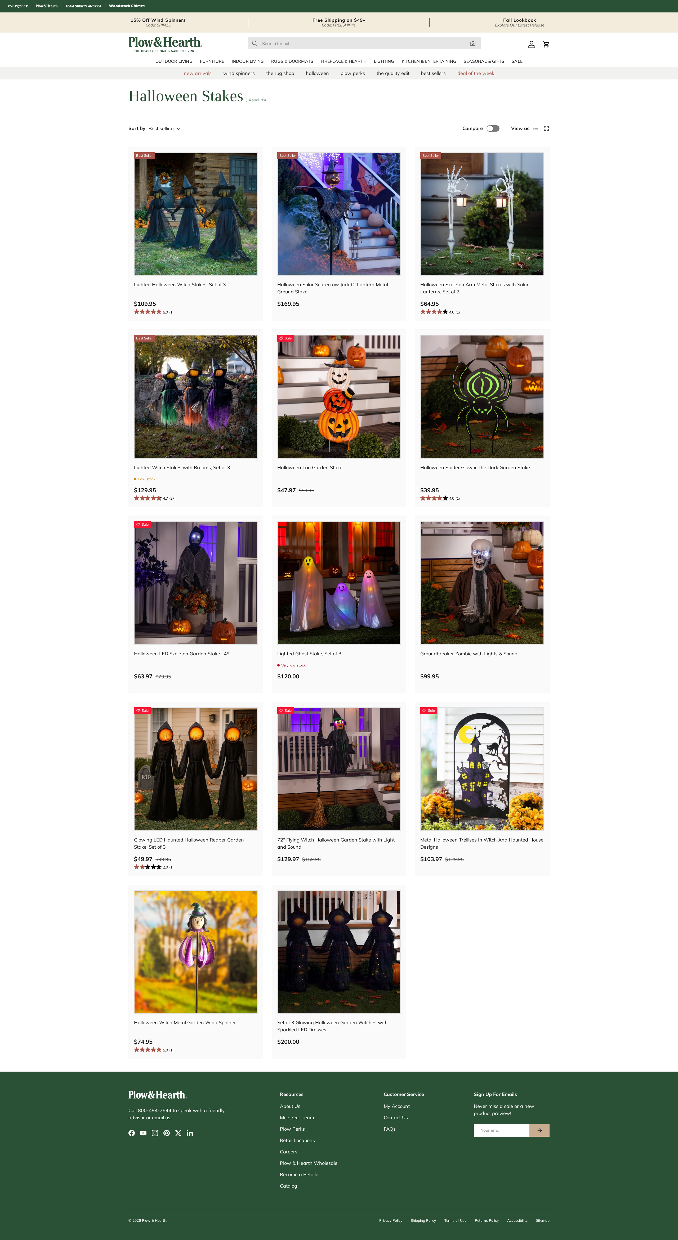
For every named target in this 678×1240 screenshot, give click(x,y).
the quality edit (393, 73)
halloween (317, 73)
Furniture (212, 61)
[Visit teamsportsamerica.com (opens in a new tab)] (83, 6)
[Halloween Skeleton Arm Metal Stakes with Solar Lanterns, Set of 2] (482, 214)
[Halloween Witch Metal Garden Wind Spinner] (196, 952)
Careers (288, 1152)
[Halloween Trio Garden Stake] (339, 397)
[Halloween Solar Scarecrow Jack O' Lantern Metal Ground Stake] (339, 214)
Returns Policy (487, 1220)
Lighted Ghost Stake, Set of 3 (309, 654)
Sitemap (543, 1220)
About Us (290, 1106)
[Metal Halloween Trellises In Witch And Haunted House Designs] (482, 769)
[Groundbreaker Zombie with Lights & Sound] (482, 583)
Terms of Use (455, 1220)
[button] (546, 44)
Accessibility (517, 1220)
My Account (397, 1106)
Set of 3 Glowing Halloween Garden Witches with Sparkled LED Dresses (332, 1026)
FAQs (390, 1129)
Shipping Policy (423, 1220)
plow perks (353, 73)
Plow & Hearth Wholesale (308, 1163)
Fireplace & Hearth (344, 61)
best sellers (433, 73)
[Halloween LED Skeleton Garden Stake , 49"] (196, 583)
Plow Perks (292, 1129)
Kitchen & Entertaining (429, 61)
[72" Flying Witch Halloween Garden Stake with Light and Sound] (339, 769)
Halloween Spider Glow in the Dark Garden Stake (475, 467)
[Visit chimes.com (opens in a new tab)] (127, 6)
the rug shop (280, 73)
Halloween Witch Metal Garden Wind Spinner (185, 1022)
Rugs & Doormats (292, 61)
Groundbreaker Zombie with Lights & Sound (469, 654)
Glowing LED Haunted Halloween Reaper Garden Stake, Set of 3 (189, 843)
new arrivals (198, 73)
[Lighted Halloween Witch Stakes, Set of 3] (196, 214)
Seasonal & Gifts (484, 61)
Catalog (288, 1186)
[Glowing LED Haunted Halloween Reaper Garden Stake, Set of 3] (196, 769)
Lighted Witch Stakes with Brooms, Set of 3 (182, 467)
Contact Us (396, 1117)
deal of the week (475, 73)
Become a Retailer (300, 1174)
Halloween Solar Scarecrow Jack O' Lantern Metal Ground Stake (332, 288)
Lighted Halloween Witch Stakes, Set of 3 (180, 284)
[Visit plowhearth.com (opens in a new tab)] (47, 6)
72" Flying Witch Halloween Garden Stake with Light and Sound (336, 843)
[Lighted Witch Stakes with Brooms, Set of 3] (196, 397)
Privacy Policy (390, 1220)
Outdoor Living (174, 61)
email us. (161, 1117)
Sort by (136, 128)
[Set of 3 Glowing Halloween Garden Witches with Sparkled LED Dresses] (339, 952)
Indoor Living (248, 61)
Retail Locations (297, 1140)
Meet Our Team (297, 1117)
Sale (517, 61)
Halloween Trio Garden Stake (309, 467)
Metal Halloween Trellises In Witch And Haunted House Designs (481, 843)
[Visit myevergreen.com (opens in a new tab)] (18, 6)
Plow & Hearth (154, 1220)
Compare (472, 128)
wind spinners (239, 73)
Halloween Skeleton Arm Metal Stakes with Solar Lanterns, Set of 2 (474, 288)
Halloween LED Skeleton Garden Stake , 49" (182, 654)
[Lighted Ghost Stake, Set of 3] (339, 583)
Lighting (384, 61)
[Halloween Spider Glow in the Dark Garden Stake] (482, 397)
